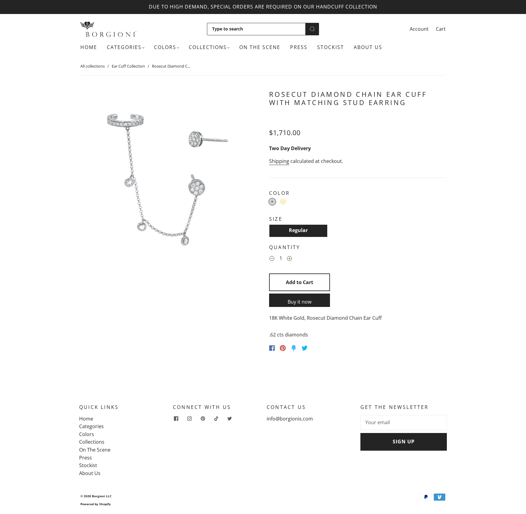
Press (298, 47)
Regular (298, 230)
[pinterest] (202, 418)
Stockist (330, 47)
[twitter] (229, 418)
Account (419, 29)
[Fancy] (293, 348)
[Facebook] (272, 348)
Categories (124, 47)
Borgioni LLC (101, 496)
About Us (368, 47)
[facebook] (176, 418)
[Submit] (312, 29)
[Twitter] (304, 348)
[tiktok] (216, 418)
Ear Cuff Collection (128, 66)
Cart (441, 29)
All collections (92, 66)
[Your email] (403, 422)
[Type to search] (256, 29)
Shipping (279, 161)
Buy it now (299, 301)
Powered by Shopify (95, 504)
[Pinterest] (282, 348)
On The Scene (259, 47)
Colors (165, 47)
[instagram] (189, 418)
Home (88, 47)
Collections (208, 47)
